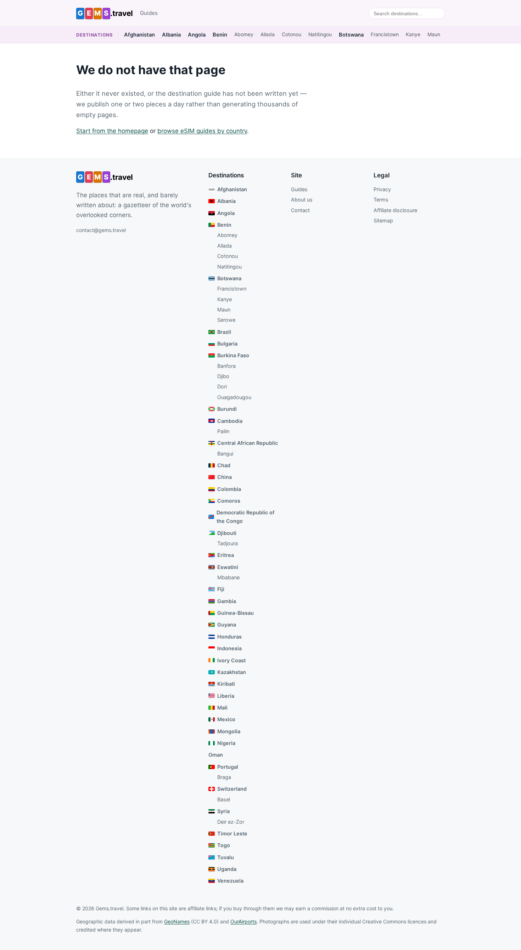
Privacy (382, 189)
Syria (223, 811)
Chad (223, 465)
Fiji (220, 589)
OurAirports (243, 921)
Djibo (223, 376)
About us (302, 200)
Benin (220, 35)
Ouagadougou (234, 397)
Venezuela (230, 881)
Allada (267, 34)
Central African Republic (247, 443)
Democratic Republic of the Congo (245, 516)
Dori (222, 386)
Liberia (225, 696)
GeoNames (177, 921)
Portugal (227, 767)
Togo (223, 845)
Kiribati (226, 684)
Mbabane (228, 577)
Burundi (227, 409)
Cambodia (229, 421)
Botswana (351, 35)
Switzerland (232, 789)
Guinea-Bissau (235, 613)
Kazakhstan (231, 672)
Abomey (243, 34)
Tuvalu (225, 857)
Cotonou (291, 34)
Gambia (226, 601)
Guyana (226, 625)
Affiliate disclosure (395, 210)
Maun (433, 34)
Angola (197, 35)
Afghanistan (139, 35)
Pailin (223, 431)
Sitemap (383, 220)
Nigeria (226, 743)
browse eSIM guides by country (202, 130)
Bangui (225, 454)
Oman (215, 755)
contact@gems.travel (101, 230)
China (224, 477)
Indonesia (229, 648)
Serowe (226, 320)
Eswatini (227, 567)
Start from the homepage (112, 130)
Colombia (229, 489)
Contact (300, 210)
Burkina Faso (233, 355)
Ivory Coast (231, 660)
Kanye (413, 34)
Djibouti (226, 533)
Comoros (228, 501)
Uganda (226, 869)
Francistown (385, 34)
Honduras (229, 637)
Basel (223, 799)
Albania (171, 35)
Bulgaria (227, 344)
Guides (149, 13)
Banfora (226, 366)
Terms (381, 200)
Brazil (224, 332)
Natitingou (320, 34)
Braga (224, 777)
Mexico (226, 719)
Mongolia (228, 731)
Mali (222, 708)
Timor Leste (232, 833)
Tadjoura (227, 543)
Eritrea (225, 555)
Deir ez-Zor (230, 822)
